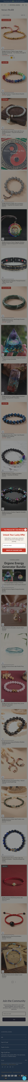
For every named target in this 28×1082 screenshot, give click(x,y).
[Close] (25, 529)
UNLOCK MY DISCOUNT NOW (14, 550)
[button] (24, 1078)
